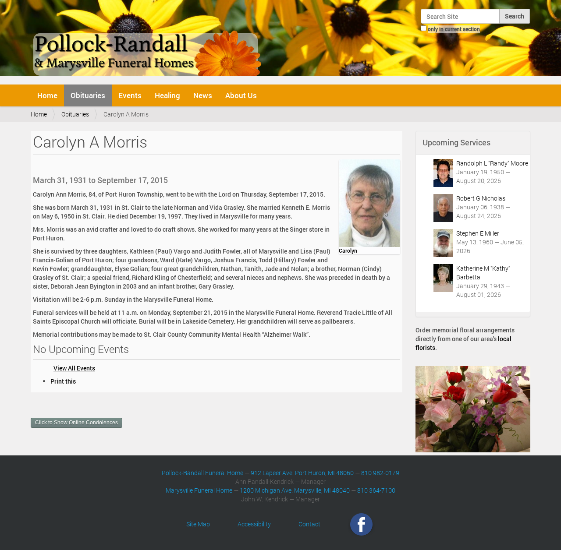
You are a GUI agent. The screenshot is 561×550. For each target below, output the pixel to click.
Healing (167, 95)
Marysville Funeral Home (199, 490)
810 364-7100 (376, 490)
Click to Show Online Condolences (76, 423)
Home (47, 95)
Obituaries (88, 95)
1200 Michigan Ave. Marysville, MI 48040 (295, 490)
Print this (63, 381)
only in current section (454, 28)
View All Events (74, 368)
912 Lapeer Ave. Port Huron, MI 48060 (302, 473)
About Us (241, 95)
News (202, 95)
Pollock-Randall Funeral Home (202, 473)
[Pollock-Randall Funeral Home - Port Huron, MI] (148, 41)
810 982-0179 (380, 473)
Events (130, 95)
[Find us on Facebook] (361, 523)
